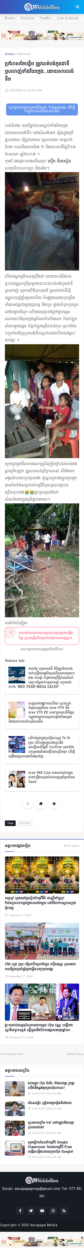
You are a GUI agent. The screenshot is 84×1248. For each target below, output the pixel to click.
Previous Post (12, 1054)
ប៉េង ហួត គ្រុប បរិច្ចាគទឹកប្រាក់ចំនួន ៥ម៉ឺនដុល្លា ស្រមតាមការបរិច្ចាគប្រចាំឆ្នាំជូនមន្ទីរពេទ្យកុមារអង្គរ (40, 967)
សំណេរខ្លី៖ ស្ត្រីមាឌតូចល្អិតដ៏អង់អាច (50, 1103)
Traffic (45, 18)
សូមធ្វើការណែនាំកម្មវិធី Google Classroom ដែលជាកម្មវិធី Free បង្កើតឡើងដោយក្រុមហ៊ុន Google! (50, 1147)
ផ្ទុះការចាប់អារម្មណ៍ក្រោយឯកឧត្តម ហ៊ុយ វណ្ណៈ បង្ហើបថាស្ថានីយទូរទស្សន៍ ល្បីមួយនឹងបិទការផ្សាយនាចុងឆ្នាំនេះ (39, 1028)
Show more (71, 846)
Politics (27, 18)
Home (10, 18)
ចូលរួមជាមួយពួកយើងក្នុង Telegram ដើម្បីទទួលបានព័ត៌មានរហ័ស (42, 109)
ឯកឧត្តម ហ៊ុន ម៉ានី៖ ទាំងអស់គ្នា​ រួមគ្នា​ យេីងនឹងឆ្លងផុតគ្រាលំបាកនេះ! (51, 1085)
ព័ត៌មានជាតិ (24, 54)
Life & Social (68, 18)
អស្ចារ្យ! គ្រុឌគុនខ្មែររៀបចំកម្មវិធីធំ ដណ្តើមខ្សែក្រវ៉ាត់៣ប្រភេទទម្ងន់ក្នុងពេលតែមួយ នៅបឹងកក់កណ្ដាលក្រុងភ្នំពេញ (40, 903)
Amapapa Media (43, 1225)
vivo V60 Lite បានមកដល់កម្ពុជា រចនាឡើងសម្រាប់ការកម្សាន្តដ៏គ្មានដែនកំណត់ (51, 778)
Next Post (74, 1054)
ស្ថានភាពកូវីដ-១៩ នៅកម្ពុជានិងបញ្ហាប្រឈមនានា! (51, 1125)
